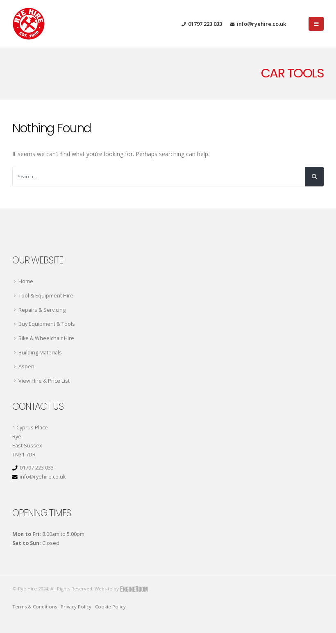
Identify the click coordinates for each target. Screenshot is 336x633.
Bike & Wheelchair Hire (46, 338)
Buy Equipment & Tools (46, 323)
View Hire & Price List (44, 380)
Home (25, 281)
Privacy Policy (76, 607)
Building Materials (40, 352)
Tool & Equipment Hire (45, 295)
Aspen (26, 366)
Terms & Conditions (34, 607)
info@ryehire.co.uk (261, 23)
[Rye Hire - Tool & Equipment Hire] (28, 23)
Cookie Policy (110, 607)
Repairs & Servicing (42, 309)
